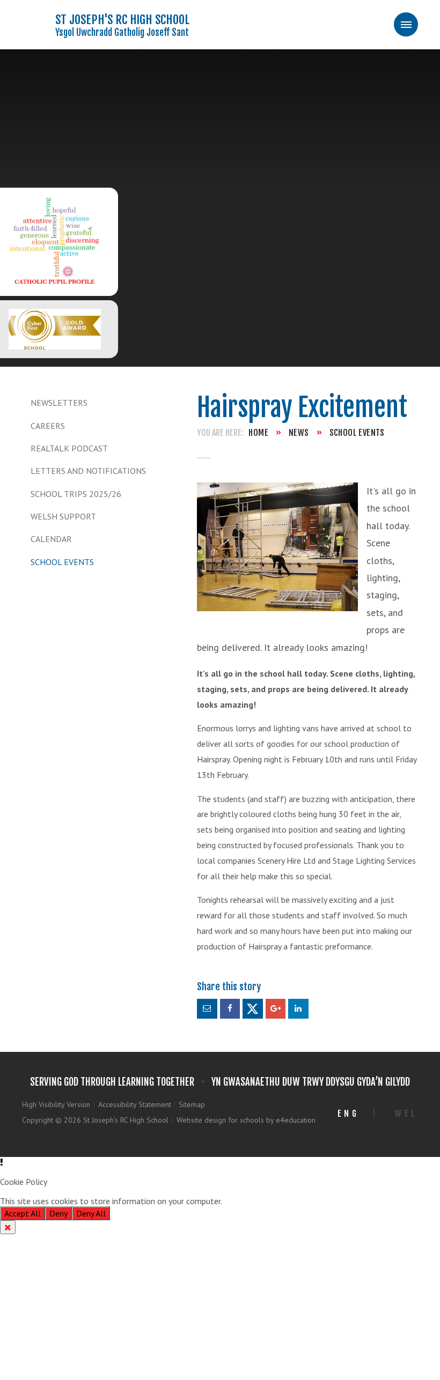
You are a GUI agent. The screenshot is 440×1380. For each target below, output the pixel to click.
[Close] (8, 1227)
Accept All (22, 1213)
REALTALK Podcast (69, 448)
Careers (48, 425)
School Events (62, 562)
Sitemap (192, 1104)
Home (258, 432)
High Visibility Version (56, 1104)
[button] (220, 1162)
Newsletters (59, 402)
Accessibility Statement (134, 1104)
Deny (58, 1213)
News (299, 432)
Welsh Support (63, 516)
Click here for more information (281, 1201)
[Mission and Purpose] (55, 241)
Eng (349, 1113)
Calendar (51, 538)
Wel (406, 1113)
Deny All (91, 1213)
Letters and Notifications (88, 470)
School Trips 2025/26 (76, 493)
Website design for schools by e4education (246, 1120)
